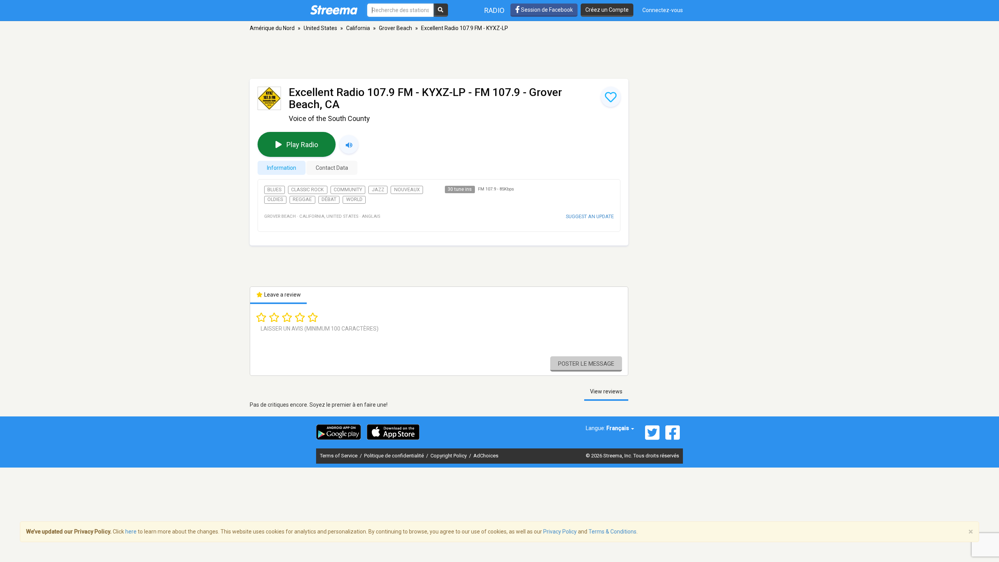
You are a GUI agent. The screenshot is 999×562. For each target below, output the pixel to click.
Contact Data (332, 168)
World (354, 199)
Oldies (275, 199)
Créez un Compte (607, 10)
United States (320, 28)
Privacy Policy (560, 531)
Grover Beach (395, 28)
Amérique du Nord (272, 28)
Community (348, 189)
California (358, 28)
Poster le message (586, 363)
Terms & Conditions (612, 531)
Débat (329, 199)
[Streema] (333, 9)
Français (618, 428)
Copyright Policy (449, 456)
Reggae (302, 199)
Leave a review (282, 295)
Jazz (378, 189)
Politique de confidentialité (394, 456)
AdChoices (485, 456)
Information (281, 168)
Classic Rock (307, 189)
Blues (274, 189)
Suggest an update (590, 216)
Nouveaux (407, 189)
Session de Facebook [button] (546, 10)
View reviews (606, 391)
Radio (494, 10)
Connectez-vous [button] (662, 10)
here (131, 531)
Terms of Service (339, 456)
